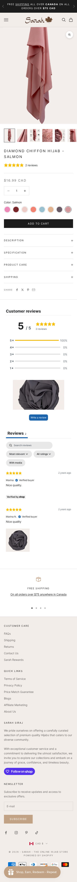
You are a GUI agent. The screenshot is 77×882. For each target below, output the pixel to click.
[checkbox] (15, 462)
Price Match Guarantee (19, 692)
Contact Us (11, 653)
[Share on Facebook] (17, 289)
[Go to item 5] (60, 135)
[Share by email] (33, 289)
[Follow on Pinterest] (26, 833)
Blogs (7, 698)
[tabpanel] (38, 498)
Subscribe (18, 819)
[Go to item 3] (34, 135)
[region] (38, 589)
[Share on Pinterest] (28, 289)
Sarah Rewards (13, 659)
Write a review (38, 417)
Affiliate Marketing (15, 705)
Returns (9, 646)
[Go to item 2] (22, 135)
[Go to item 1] (9, 135)
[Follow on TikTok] (37, 833)
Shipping (9, 640)
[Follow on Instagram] (16, 833)
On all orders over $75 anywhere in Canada (38, 594)
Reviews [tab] (17, 433)
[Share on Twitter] (22, 289)
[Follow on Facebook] (6, 833)
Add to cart (38, 223)
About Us (10, 711)
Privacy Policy (13, 685)
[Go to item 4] (47, 135)
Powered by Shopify (38, 855)
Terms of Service (15, 678)
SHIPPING (22, 4)
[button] (38, 340)
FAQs (7, 633)
